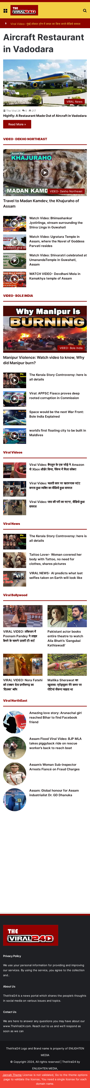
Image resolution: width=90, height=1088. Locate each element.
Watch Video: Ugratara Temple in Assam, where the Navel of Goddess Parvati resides (56, 241)
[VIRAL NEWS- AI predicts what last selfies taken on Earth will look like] (14, 579)
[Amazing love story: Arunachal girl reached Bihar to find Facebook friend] (14, 722)
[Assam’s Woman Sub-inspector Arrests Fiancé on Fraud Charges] (14, 773)
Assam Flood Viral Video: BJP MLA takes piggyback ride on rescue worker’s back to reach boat (55, 743)
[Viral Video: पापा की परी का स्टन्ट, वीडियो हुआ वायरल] (14, 507)
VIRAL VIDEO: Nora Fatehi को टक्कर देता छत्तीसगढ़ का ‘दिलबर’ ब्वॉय (22, 684)
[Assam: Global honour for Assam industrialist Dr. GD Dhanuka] (14, 799)
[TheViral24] (24, 10)
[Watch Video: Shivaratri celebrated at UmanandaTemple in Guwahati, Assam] (14, 261)
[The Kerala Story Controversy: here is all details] (14, 380)
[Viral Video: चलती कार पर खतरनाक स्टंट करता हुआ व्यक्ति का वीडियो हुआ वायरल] (14, 489)
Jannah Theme (12, 1075)
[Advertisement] (45, 862)
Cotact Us (9, 1012)
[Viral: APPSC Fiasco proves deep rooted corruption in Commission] (14, 399)
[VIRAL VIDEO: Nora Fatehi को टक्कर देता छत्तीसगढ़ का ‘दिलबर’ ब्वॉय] (22, 665)
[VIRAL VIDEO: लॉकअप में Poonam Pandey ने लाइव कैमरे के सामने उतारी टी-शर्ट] (22, 616)
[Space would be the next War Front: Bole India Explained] (14, 417)
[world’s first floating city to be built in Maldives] (14, 436)
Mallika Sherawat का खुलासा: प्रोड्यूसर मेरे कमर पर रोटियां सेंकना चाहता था (65, 684)
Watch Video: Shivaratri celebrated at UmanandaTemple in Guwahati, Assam (58, 259)
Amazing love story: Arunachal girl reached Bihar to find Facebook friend (55, 717)
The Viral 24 (13, 110)
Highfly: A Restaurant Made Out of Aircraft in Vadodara (45, 116)
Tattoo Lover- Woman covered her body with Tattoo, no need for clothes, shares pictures (55, 559)
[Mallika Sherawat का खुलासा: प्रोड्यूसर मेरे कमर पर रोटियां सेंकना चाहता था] (67, 665)
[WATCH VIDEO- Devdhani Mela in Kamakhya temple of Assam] (14, 279)
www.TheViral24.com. (17, 1026)
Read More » (17, 124)
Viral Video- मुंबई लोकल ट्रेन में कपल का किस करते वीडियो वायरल (46, 23)
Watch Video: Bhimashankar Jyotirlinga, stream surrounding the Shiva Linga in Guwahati (56, 222)
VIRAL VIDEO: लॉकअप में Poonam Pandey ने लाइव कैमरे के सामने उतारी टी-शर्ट (20, 636)
